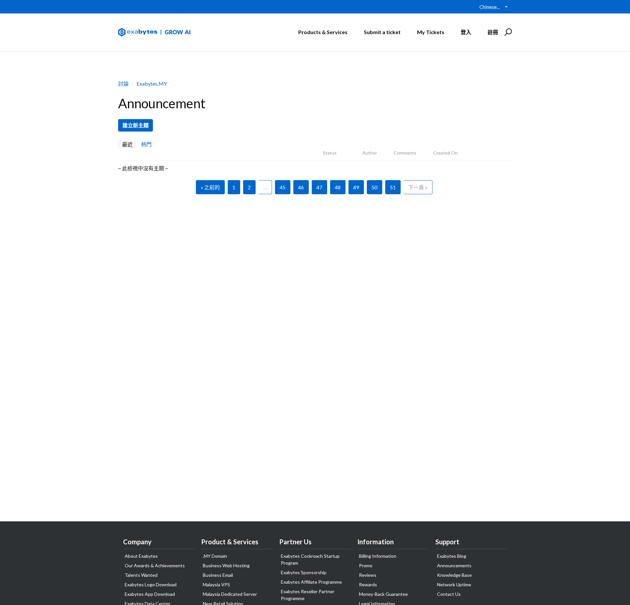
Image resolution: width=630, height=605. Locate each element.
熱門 (146, 144)
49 (356, 187)
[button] (507, 32)
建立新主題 (135, 125)
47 (319, 187)
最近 (127, 144)
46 (301, 187)
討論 (123, 83)
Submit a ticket (382, 32)
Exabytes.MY (151, 83)
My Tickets (430, 32)
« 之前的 (210, 187)
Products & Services (322, 32)
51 (393, 187)
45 (282, 187)
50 (374, 187)
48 (338, 187)
